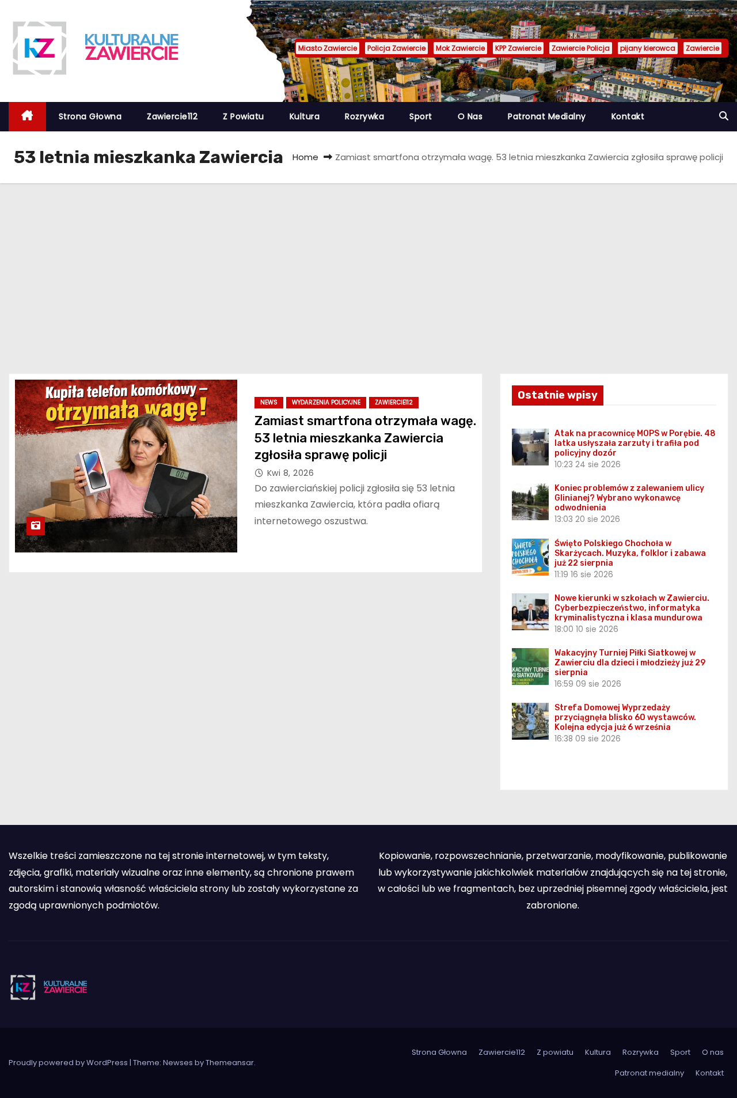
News (269, 402)
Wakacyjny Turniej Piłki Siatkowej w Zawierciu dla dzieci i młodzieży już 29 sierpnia (629, 662)
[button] (723, 116)
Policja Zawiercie (396, 48)
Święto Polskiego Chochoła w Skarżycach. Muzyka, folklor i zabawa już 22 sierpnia (630, 553)
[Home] (27, 116)
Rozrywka (364, 116)
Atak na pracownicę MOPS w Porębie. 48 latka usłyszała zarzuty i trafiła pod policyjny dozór (635, 443)
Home (305, 157)
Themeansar (230, 1062)
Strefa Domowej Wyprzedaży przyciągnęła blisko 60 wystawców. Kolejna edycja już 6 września (625, 717)
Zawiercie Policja (581, 48)
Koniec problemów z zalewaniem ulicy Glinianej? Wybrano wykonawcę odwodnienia (629, 498)
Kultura (305, 116)
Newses (178, 1062)
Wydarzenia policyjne (326, 402)
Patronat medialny (547, 116)
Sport (420, 116)
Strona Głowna (90, 116)
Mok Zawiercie (460, 48)
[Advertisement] (368, 269)
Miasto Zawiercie (327, 48)
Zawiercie (702, 48)
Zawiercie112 (172, 116)
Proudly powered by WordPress (69, 1062)
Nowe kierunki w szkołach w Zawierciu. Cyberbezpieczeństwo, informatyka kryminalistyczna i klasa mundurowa (631, 608)
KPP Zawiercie (518, 48)
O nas (470, 116)
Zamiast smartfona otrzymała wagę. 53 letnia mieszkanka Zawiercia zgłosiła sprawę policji (365, 438)
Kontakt (628, 116)
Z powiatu (243, 116)
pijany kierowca (647, 48)
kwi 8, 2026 (290, 473)
